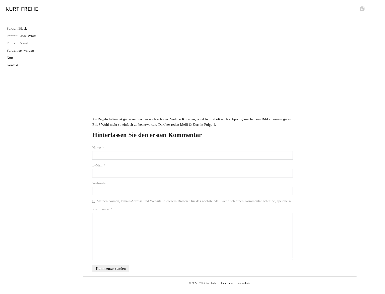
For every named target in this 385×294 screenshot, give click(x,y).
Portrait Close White (21, 36)
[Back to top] (371, 282)
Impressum (227, 283)
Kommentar (102, 209)
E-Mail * (98, 165)
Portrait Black (17, 28)
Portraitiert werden (20, 50)
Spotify (212, 102)
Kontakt (12, 65)
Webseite (98, 183)
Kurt (10, 58)
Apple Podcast (184, 102)
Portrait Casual (17, 43)
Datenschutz (243, 283)
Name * (98, 148)
